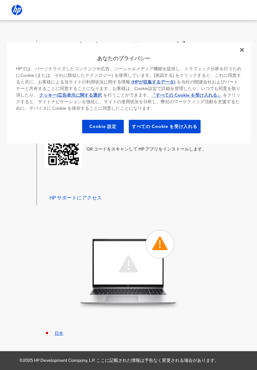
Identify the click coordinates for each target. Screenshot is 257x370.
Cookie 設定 (102, 126)
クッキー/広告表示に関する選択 (70, 95)
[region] (129, 92)
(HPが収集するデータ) (153, 81)
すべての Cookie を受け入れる (164, 126)
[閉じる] (242, 50)
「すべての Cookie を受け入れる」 (186, 95)
